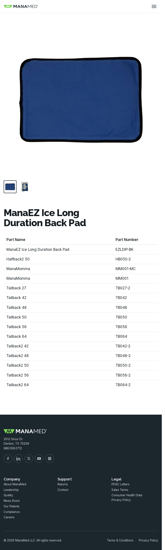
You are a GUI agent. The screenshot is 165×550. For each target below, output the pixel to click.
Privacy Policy (148, 540)
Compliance (12, 512)
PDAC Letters (121, 484)
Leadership (11, 490)
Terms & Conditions (120, 540)
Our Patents (12, 506)
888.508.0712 (13, 448)
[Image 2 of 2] (24, 186)
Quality (8, 495)
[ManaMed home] (21, 6)
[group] (81, 100)
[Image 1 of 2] (10, 186)
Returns (63, 484)
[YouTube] (39, 458)
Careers (9, 517)
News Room (12, 500)
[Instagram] (49, 458)
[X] (28, 458)
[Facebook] (8, 458)
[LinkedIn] (18, 458)
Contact (63, 490)
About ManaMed (15, 484)
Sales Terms (120, 490)
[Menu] (154, 6)
